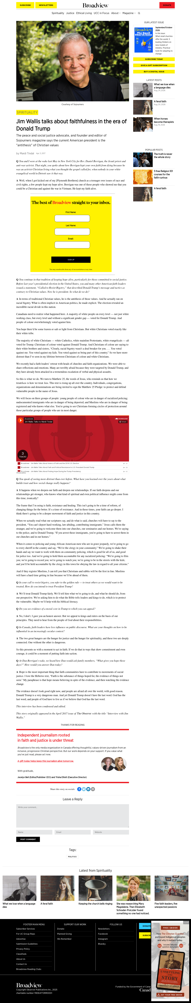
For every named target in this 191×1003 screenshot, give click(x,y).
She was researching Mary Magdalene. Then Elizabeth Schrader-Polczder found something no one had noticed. (133, 908)
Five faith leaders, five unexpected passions (166, 905)
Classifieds (21, 954)
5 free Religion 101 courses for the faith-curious (163, 174)
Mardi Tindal (27, 153)
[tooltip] (79, 789)
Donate (60, 928)
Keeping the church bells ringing (95, 903)
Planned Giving (64, 933)
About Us (20, 959)
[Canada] (146, 990)
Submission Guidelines (27, 943)
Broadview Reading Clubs (28, 969)
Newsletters (104, 928)
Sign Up (71, 260)
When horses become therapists (164, 120)
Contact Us (21, 964)
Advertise (21, 938)
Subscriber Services (25, 928)
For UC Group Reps (25, 933)
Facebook (103, 933)
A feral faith (160, 101)
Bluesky (102, 943)
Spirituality (27, 112)
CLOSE (186, 922)
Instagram (103, 938)
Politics (72, 857)
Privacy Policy (23, 948)
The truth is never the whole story (163, 155)
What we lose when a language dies (164, 86)
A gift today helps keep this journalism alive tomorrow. (46, 761)
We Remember (64, 938)
